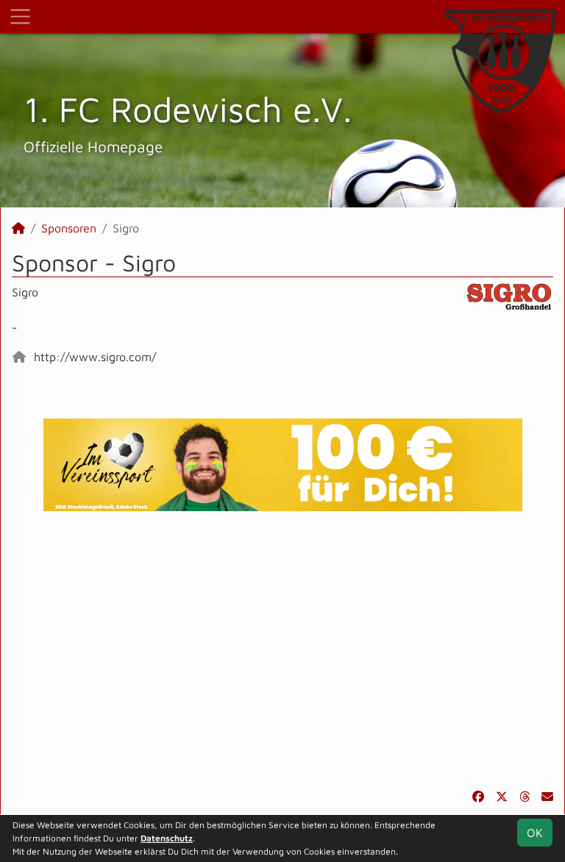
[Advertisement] (282, 649)
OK (535, 832)
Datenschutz (167, 838)
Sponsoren (68, 228)
